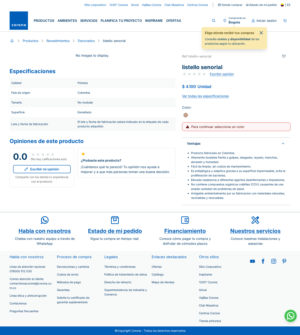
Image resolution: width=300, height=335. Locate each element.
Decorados (86, 41)
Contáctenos (18, 303)
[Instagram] (273, 261)
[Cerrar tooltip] (261, 32)
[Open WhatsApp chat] (290, 316)
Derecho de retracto (117, 282)
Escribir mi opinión (44, 169)
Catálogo (158, 274)
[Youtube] (252, 261)
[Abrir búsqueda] (214, 20)
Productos (44, 21)
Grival (203, 290)
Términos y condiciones (120, 266)
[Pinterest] (284, 261)
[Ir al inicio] (19, 20)
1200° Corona (208, 282)
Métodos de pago (69, 282)
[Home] (12, 40)
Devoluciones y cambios (73, 266)
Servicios (88, 21)
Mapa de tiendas (163, 282)
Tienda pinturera (210, 321)
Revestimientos (58, 41)
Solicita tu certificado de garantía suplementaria (73, 300)
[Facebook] (263, 261)
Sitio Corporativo (210, 266)
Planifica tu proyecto (121, 21)
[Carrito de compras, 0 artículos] (285, 20)
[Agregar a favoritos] (284, 56)
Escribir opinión (222, 74)
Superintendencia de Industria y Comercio (125, 292)
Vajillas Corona (208, 297)
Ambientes (67, 21)
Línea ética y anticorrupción (28, 295)
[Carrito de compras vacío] (285, 20)
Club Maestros (208, 305)
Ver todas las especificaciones (205, 96)
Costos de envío (67, 274)
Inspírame (154, 21)
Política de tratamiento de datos (125, 274)
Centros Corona (209, 313)
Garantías (63, 290)
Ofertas (173, 21)
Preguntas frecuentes (24, 311)
